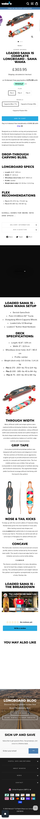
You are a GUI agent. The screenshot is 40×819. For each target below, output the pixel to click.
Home (19, 45)
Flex (20, 88)
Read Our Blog (20, 713)
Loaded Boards (20, 49)
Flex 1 (12, 93)
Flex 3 (28, 93)
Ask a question (20, 229)
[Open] (5, 813)
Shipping (11, 74)
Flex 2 (20, 93)
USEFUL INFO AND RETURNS (19, 761)
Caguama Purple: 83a (20, 110)
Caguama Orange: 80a (28, 104)
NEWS (19, 775)
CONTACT (19, 782)
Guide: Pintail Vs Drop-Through (19, 717)
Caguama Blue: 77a (10, 104)
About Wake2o (19, 768)
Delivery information (20, 225)
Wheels (20, 99)
